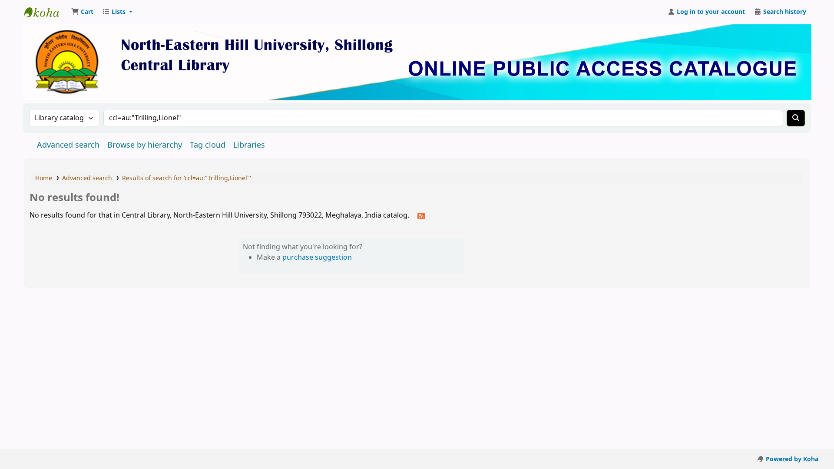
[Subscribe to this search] (421, 216)
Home (43, 178)
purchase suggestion (317, 257)
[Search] (796, 118)
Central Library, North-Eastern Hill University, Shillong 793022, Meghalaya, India (46, 12)
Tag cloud (207, 145)
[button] (82, 12)
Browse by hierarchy (144, 145)
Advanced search (68, 145)
